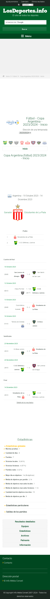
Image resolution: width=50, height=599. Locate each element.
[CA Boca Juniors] (10, 142)
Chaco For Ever (19, 289)
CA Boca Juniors (19, 349)
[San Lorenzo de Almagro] (33, 142)
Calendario (24, 2)
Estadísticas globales (15, 446)
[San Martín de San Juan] (39, 142)
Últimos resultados (38, 2)
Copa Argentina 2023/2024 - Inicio (32, 76)
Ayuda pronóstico (12, 2)
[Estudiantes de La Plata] (27, 142)
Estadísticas (25, 531)
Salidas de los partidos (16, 511)
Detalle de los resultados (25, 402)
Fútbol (14, 76)
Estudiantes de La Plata (25, 237)
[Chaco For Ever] (16, 142)
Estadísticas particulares (17, 505)
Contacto (8, 562)
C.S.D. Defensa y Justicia (27, 242)
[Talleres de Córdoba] (44, 142)
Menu (27, 36)
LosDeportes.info (25, 11)
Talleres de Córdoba (18, 322)
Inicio (8, 76)
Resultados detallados (25, 521)
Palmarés (25, 540)
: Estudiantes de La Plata (34, 212)
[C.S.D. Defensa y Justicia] (5, 142)
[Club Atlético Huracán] (22, 142)
